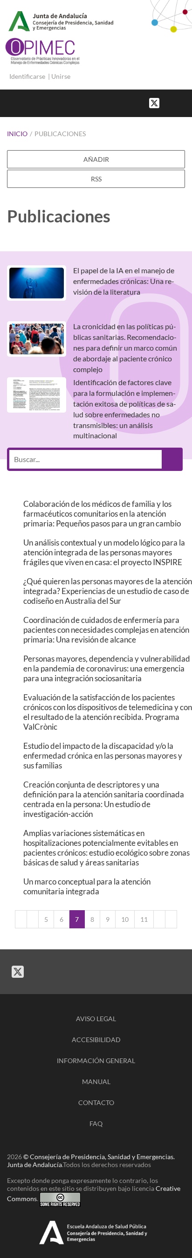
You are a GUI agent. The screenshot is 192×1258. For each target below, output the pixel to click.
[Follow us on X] (154, 102)
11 (144, 919)
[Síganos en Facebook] (168, 102)
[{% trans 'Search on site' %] (187, 102)
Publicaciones (60, 134)
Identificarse (27, 76)
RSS (96, 179)
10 (125, 919)
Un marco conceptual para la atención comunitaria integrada (87, 886)
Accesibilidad (96, 1040)
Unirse (60, 76)
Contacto (96, 1102)
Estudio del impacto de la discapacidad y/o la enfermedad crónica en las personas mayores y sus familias (102, 755)
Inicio (17, 134)
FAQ (96, 1123)
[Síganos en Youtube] (178, 102)
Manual (96, 1081)
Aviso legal (96, 1019)
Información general (96, 1060)
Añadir (96, 159)
